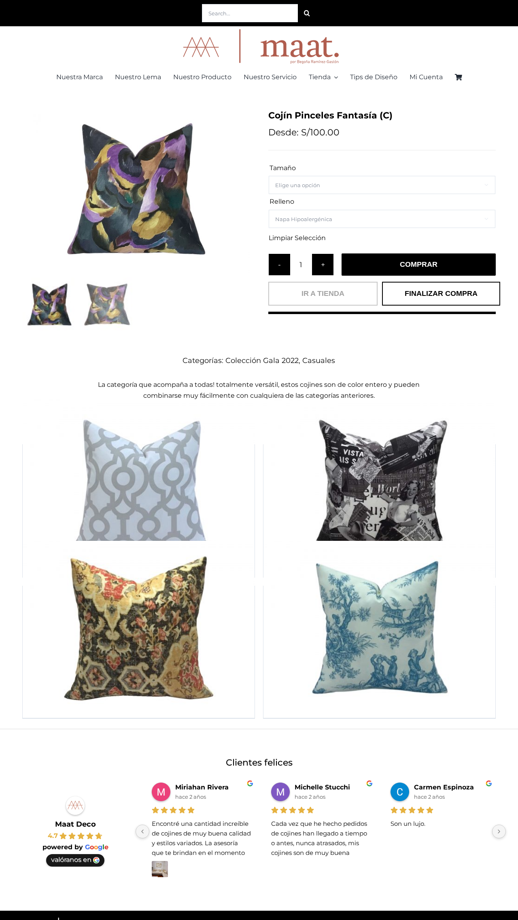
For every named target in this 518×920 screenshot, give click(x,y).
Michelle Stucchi (322, 787)
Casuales (318, 360)
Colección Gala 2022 (262, 360)
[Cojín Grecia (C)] (379, 628)
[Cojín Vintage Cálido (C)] (139, 628)
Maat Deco (75, 824)
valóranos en (71, 859)
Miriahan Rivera (202, 787)
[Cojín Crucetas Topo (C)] (139, 486)
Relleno (282, 201)
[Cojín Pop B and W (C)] (379, 486)
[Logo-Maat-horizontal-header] (259, 29)
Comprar (418, 264)
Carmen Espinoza (444, 787)
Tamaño (283, 168)
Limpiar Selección (297, 238)
